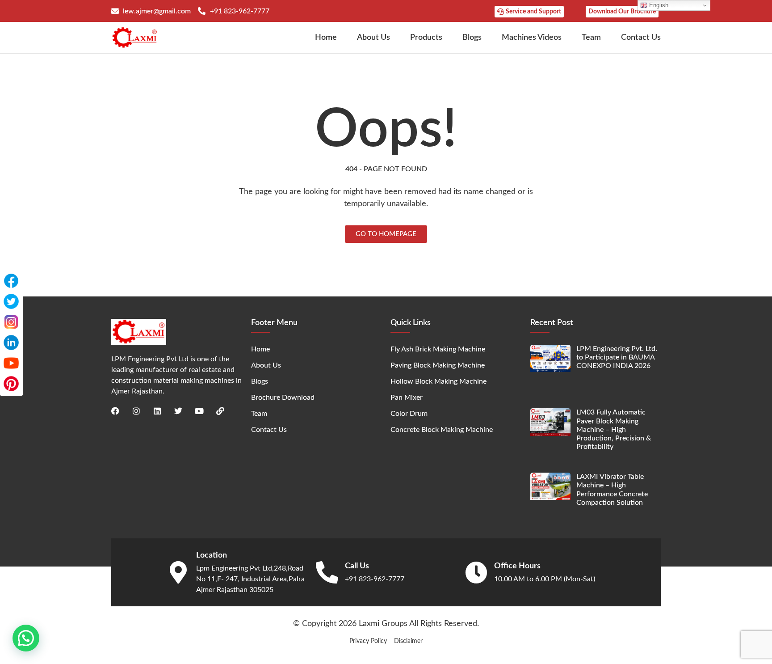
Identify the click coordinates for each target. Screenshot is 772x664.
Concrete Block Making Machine (441, 429)
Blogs (472, 38)
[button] (26, 638)
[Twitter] (178, 411)
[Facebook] (115, 411)
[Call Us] (327, 572)
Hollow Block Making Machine (438, 381)
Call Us (357, 566)
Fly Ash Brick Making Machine (437, 349)
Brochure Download (283, 397)
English (657, 5)
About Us (373, 38)
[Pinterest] (11, 384)
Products (426, 38)
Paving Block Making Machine (437, 365)
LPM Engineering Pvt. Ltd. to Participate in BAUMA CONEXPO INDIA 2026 (616, 357)
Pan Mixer (406, 397)
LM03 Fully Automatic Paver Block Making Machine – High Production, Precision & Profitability (613, 429)
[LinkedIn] (11, 342)
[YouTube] (11, 363)
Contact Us (641, 38)
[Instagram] (136, 411)
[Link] (220, 411)
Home (326, 38)
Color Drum (409, 413)
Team (591, 38)
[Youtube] (199, 411)
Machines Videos (532, 38)
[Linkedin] (157, 411)
